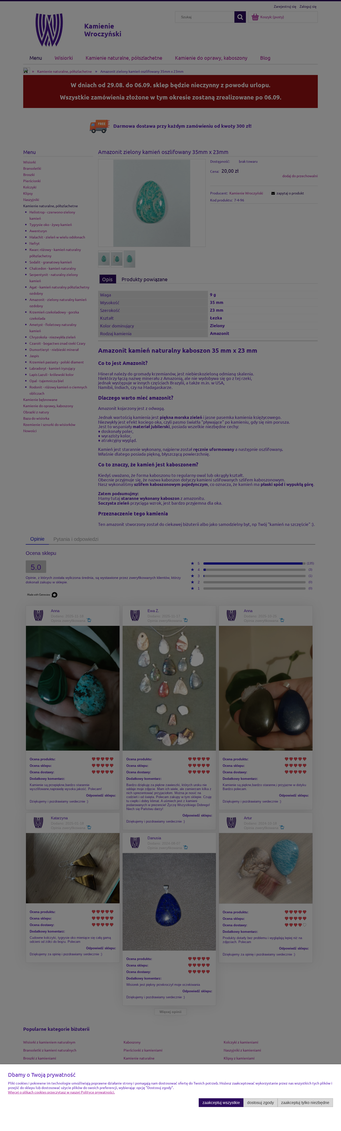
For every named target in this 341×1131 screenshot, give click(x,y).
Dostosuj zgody (260, 1102)
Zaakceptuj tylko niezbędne (305, 1102)
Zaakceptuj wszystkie (221, 1102)
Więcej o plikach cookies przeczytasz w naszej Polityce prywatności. (61, 1092)
